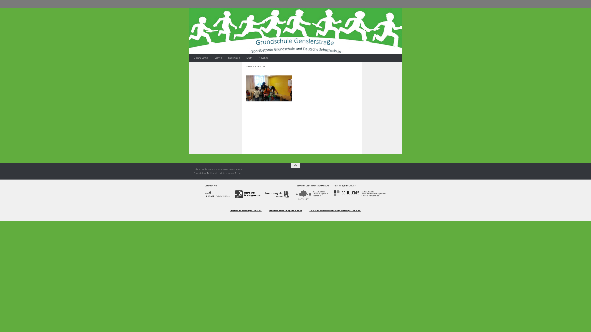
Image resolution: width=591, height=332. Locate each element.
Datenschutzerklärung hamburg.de (285, 210)
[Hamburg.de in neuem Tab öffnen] (278, 194)
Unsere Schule (201, 58)
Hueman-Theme (234, 173)
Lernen (218, 58)
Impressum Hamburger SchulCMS (246, 210)
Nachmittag (234, 58)
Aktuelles (263, 58)
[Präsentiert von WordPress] (208, 173)
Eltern (249, 58)
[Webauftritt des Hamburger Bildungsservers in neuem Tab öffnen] (248, 194)
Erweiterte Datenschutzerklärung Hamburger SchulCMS (335, 210)
